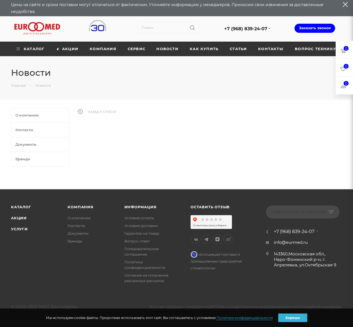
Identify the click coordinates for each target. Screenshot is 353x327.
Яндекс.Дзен (217, 239)
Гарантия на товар (141, 233)
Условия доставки (141, 225)
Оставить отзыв (210, 207)
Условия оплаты (139, 218)
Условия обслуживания (320, 307)
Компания (80, 207)
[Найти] (192, 27)
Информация (140, 207)
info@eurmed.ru (291, 242)
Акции (19, 218)
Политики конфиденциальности (244, 318)
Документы (78, 233)
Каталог (21, 207)
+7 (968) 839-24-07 (245, 28)
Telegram (207, 239)
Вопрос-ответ (137, 241)
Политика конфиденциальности (268, 307)
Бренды (75, 241)
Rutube (228, 239)
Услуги (19, 229)
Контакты (76, 225)
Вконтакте (196, 239)
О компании (79, 218)
